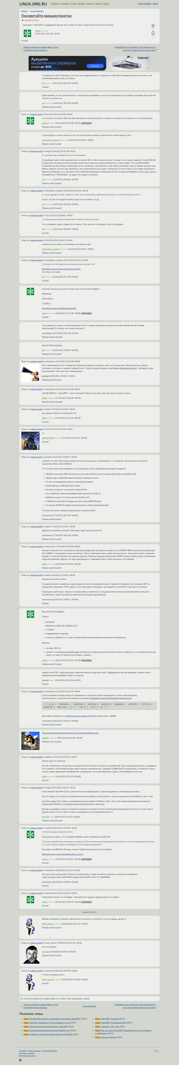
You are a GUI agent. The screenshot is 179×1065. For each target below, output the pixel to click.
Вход (155, 3)
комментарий (36, 114)
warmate (45, 952)
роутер (35, 20)
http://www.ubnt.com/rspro (77, 716)
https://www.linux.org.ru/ (27, 1056)
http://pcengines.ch (128, 368)
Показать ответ (48, 107)
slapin (44, 398)
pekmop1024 (47, 438)
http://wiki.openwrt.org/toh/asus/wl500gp (59, 308)
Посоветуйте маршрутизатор (46, 15)
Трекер (98, 3)
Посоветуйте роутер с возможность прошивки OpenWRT (55, 1019)
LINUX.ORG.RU (33, 3)
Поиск (106, 3)
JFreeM (45, 680)
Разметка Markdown (49, 1051)
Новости (55, 3)
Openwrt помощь (108, 1037)
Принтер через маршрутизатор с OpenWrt (48, 1027)
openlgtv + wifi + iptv (110, 1027)
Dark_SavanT (48, 924)
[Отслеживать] (153, 33)
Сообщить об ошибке (26, 1053)
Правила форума (34, 1051)
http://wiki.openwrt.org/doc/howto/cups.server (61, 269)
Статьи (73, 3)
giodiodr (45, 376)
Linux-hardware (37, 11)
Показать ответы (48, 337)
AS (43, 83)
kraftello (45, 738)
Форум (81, 3)
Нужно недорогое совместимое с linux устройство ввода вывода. (41, 48)
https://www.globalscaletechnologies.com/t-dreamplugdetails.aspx (70, 733)
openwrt (27, 20)
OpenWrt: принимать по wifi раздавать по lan (50, 1023)
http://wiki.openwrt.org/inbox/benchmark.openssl (110, 698)
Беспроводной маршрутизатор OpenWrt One (50, 1030)
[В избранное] (153, 25)
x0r (43, 350)
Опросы (90, 3)
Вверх (157, 1051)
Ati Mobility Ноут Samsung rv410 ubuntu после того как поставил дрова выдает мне (135, 48)
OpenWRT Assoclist (110, 1019)
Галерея (64, 3)
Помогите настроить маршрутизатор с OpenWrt (51, 1034)
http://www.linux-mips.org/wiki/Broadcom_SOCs (62, 854)
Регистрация (144, 3)
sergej (38, 31)
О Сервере (23, 1051)
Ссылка (24, 40)
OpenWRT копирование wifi (113, 1023)
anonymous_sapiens (51, 140)
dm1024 (45, 817)
